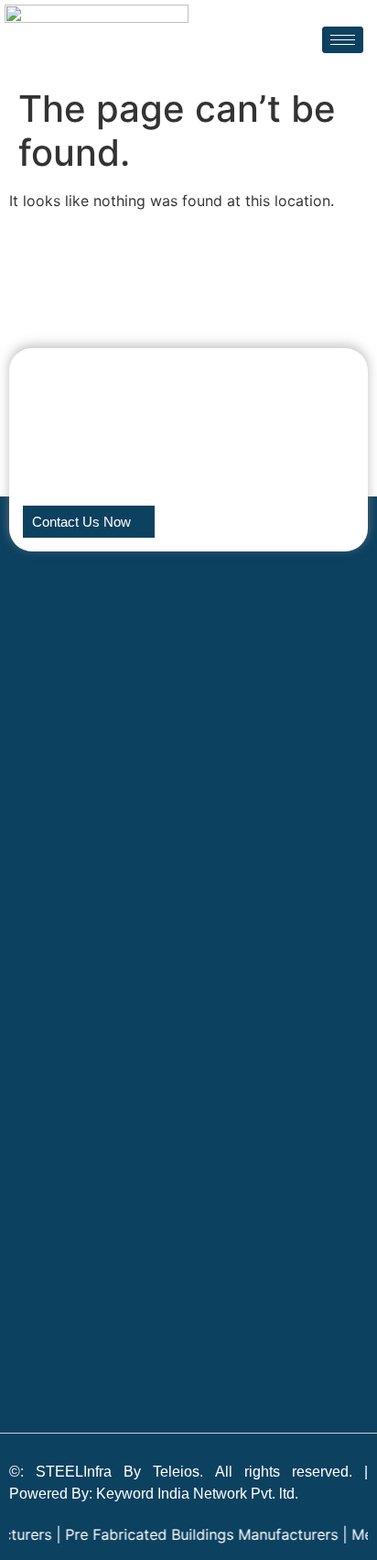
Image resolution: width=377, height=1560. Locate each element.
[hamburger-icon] (342, 40)
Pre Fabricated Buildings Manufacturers (189, 1534)
